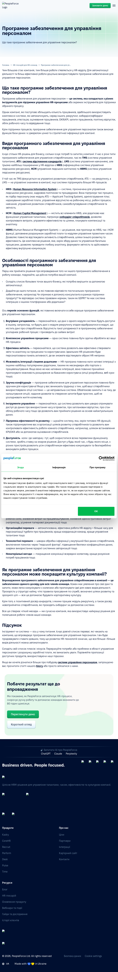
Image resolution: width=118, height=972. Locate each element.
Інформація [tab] (59, 467)
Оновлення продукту (14, 902)
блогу (39, 666)
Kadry (5, 834)
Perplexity (71, 753)
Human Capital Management (29, 213)
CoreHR (6, 841)
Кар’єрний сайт (68, 853)
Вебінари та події (12, 908)
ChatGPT (46, 753)
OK (96, 511)
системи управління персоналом (77, 662)
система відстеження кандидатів (42, 161)
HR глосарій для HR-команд (25, 65)
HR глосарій (9, 895)
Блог (4, 889)
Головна (5, 65)
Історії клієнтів (10, 920)
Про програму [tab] (97, 467)
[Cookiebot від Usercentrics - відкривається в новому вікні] (101, 458)
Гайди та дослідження (15, 914)
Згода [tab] (20, 467)
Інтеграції (64, 847)
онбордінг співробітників (74, 217)
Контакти (64, 859)
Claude (58, 753)
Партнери (65, 841)
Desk (5, 859)
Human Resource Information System (34, 189)
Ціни (61, 834)
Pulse (5, 865)
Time (5, 871)
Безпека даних (72, 956)
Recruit (6, 847)
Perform (6, 853)
